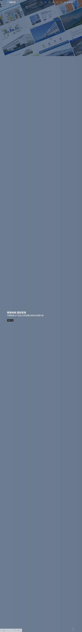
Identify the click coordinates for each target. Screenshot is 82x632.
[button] (15, 630)
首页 (41, 2)
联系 (65, 2)
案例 (53, 2)
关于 (61, 2)
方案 (49, 2)
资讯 (57, 2)
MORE (9, 320)
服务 (45, 2)
